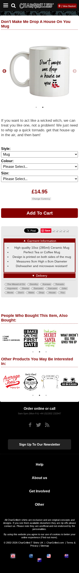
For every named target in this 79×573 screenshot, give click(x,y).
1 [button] (36, 107)
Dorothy (34, 284)
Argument (12, 288)
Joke (64, 288)
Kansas (46, 284)
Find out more (48, 537)
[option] (23, 338)
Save (47, 230)
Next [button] (74, 71)
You (63, 292)
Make (31, 292)
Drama (25, 288)
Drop (41, 292)
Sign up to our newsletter (39, 444)
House (52, 292)
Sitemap (44, 545)
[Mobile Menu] (4, 5)
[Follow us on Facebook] (30, 425)
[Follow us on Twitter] (38, 425)
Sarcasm (52, 288)
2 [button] (43, 107)
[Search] (15, 5)
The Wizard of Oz (16, 284)
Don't (20, 292)
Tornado (60, 284)
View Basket (69, 6)
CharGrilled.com (55, 542)
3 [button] (46, 352)
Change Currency (41, 199)
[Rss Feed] (47, 425)
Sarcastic (38, 288)
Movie (10, 292)
